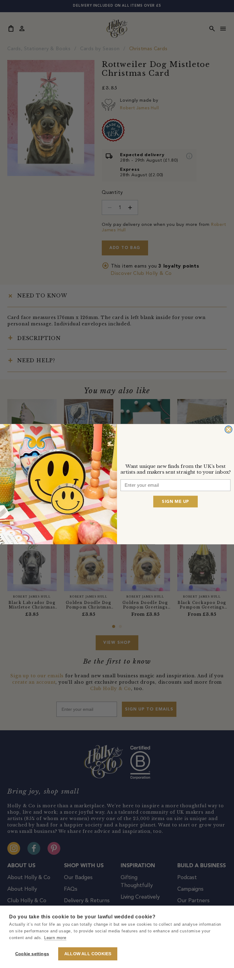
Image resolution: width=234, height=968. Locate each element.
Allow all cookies (87, 954)
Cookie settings (32, 954)
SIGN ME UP (175, 501)
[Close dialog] (228, 429)
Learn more (55, 937)
